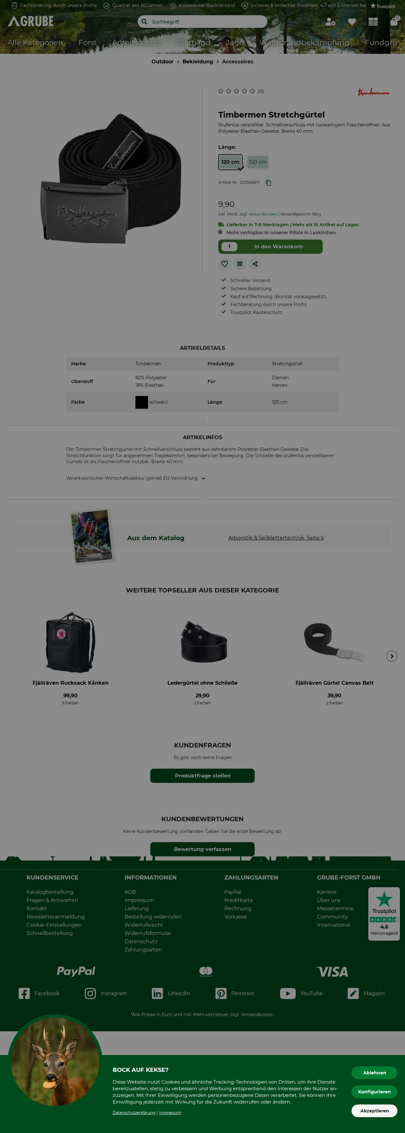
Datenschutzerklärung (134, 1112)
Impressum (170, 1112)
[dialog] (202, 566)
